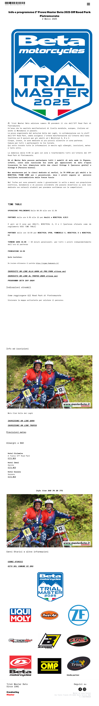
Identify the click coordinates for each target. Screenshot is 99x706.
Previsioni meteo (16, 432)
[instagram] (84, 689)
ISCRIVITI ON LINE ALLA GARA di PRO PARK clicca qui (37, 271)
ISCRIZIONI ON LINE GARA (21, 420)
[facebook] (80, 689)
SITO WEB (12, 458)
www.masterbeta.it (15, 3)
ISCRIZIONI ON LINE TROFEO (22, 425)
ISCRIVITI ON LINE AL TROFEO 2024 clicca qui (33, 275)
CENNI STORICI (15, 561)
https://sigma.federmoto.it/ (47, 263)
